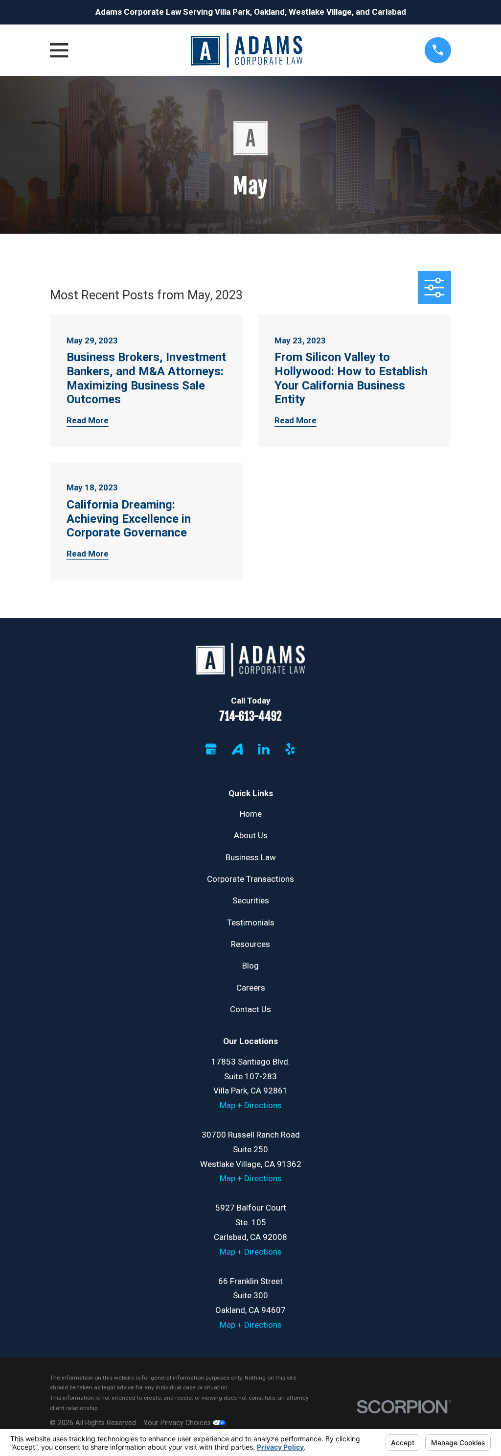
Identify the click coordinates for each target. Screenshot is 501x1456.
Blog (250, 966)
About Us (251, 835)
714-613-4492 (250, 716)
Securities (250, 900)
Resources (250, 944)
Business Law (251, 857)
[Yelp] (290, 749)
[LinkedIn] (264, 749)
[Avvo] (237, 749)
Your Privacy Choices (178, 1423)
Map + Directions (251, 1105)
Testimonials (250, 922)
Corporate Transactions (250, 879)
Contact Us (250, 1009)
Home (251, 814)
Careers (250, 988)
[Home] (246, 50)
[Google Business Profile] (211, 749)
